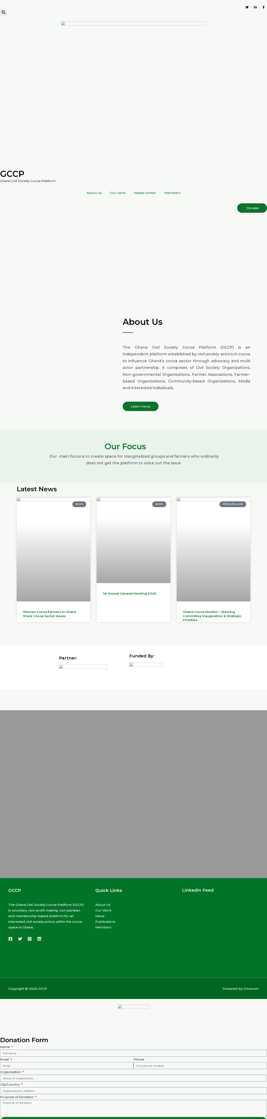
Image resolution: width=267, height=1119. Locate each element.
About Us (103, 905)
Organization (11, 1072)
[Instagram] (30, 939)
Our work (118, 193)
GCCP (12, 174)
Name (5, 1047)
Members (172, 193)
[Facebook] (10, 939)
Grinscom (251, 989)
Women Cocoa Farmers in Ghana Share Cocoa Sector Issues (49, 614)
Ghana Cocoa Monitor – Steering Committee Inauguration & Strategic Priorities (212, 616)
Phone (139, 1059)
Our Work (103, 910)
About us (94, 193)
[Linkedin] (39, 939)
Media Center (145, 193)
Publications (105, 922)
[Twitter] (20, 939)
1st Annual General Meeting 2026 (129, 593)
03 (222, 245)
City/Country (10, 1084)
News (100, 916)
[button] (3, 12)
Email (5, 1059)
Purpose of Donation (17, 1097)
